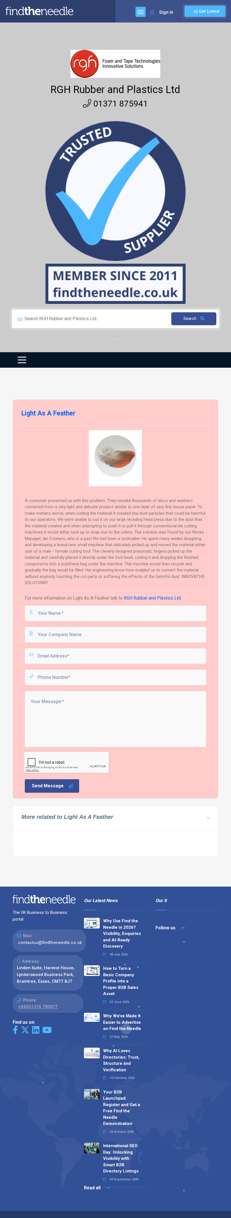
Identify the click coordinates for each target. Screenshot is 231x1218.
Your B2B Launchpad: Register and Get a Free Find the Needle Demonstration (121, 1108)
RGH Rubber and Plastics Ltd (115, 90)
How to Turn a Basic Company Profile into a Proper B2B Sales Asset (120, 981)
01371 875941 (119, 104)
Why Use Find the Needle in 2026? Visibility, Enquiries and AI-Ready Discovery (122, 933)
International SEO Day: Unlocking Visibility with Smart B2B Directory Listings (121, 1158)
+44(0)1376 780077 (38, 1006)
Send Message (48, 785)
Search (190, 318)
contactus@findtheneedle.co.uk (50, 942)
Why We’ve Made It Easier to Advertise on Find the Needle (122, 1022)
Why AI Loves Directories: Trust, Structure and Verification (121, 1060)
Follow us (166, 927)
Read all (93, 1187)
